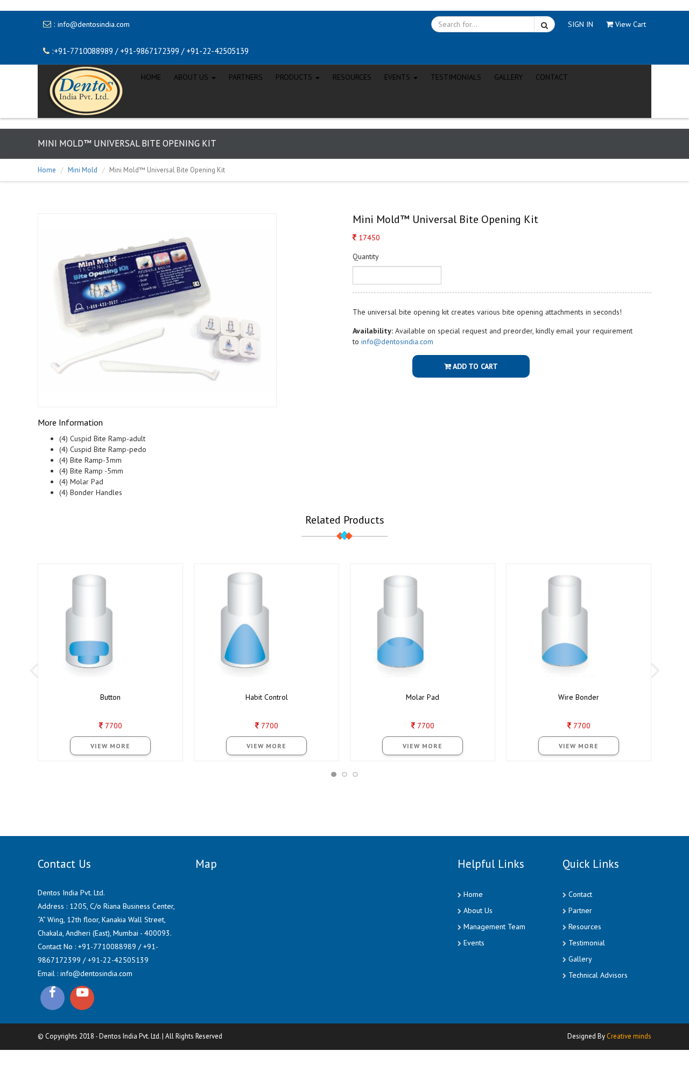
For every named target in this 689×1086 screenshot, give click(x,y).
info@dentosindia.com (94, 24)
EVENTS (398, 74)
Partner (580, 910)
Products (295, 74)
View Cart (630, 24)
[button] (333, 774)
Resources (352, 74)
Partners (246, 74)
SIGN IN (580, 24)
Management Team (494, 926)
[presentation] (33, 669)
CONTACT (552, 74)
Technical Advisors (598, 975)
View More (110, 746)
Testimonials (456, 74)
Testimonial (586, 943)
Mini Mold (82, 170)
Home (47, 170)
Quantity (366, 256)
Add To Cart (474, 366)
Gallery (508, 74)
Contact (580, 894)
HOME (151, 74)
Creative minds (629, 1030)
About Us (478, 910)
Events (473, 943)
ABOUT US (192, 74)
